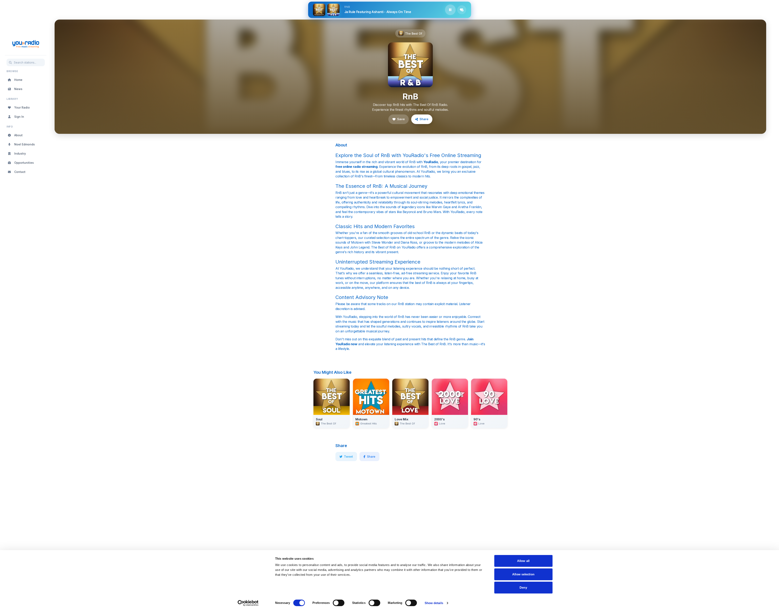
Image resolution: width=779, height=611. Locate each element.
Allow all (523, 561)
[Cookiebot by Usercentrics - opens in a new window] (248, 603)
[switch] (338, 603)
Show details (434, 603)
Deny (523, 587)
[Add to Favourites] (461, 9)
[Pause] (450, 9)
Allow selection (523, 574)
